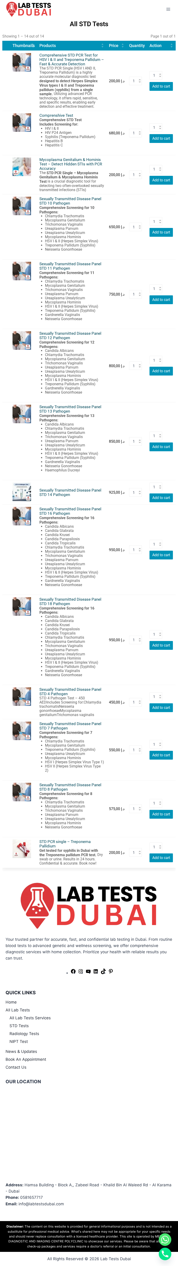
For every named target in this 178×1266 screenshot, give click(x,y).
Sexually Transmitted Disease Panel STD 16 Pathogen (70, 511)
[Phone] (165, 1254)
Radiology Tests (24, 1033)
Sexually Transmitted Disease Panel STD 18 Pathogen (70, 601)
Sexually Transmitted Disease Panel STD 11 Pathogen (70, 266)
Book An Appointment (26, 1059)
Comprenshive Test (56, 115)
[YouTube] (88, 972)
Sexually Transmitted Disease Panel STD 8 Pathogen (70, 787)
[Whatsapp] (165, 1239)
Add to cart (161, 86)
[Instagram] (80, 972)
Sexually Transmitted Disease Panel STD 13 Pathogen (70, 409)
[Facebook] (73, 972)
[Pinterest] (111, 972)
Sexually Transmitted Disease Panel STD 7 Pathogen (70, 726)
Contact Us (16, 1067)
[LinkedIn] (96, 972)
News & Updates (21, 1051)
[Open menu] (168, 9)
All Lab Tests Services (30, 1018)
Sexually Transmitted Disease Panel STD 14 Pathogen (70, 492)
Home (11, 1002)
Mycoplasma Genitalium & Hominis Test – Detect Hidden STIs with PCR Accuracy (70, 164)
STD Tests (19, 1025)
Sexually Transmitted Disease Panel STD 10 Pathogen (70, 201)
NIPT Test (19, 1041)
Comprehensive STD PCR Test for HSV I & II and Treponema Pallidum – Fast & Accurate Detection (71, 59)
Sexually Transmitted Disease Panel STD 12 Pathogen (70, 335)
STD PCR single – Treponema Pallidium (65, 844)
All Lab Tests (18, 1010)
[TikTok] (103, 972)
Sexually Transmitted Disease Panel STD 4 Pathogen (70, 691)
